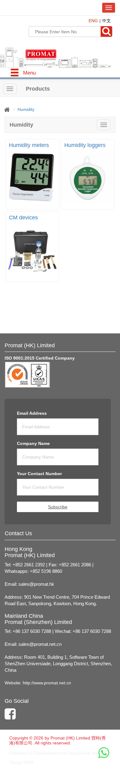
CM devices (23, 217)
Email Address (32, 413)
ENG (93, 20)
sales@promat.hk (36, 584)
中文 (106, 20)
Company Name (33, 443)
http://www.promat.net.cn (47, 682)
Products (38, 89)
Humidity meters (29, 145)
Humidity (26, 109)
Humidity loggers (85, 145)
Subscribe (57, 506)
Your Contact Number (39, 473)
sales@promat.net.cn (40, 644)
